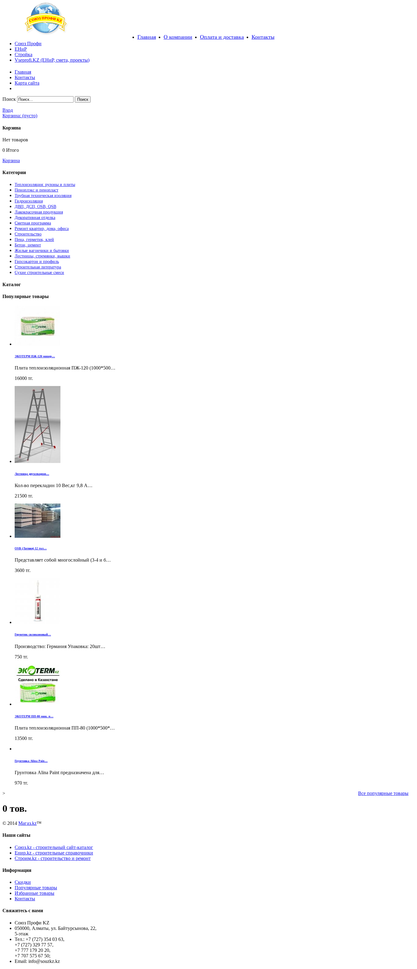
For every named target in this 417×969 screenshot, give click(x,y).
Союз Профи (28, 43)
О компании (178, 37)
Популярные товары (36, 887)
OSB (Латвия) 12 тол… (31, 548)
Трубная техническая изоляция (43, 195)
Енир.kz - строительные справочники (54, 852)
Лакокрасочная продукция (39, 212)
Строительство (28, 234)
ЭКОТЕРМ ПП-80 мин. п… (34, 716)
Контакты (263, 37)
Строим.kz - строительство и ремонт (53, 858)
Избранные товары (34, 893)
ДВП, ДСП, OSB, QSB (35, 206)
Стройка (23, 54)
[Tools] (45, 33)
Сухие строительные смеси (39, 272)
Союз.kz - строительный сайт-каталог (54, 847)
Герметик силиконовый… (33, 634)
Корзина (11, 160)
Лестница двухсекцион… (32, 473)
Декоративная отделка (35, 217)
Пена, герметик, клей (34, 239)
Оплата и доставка (222, 37)
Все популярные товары (383, 793)
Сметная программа (33, 223)
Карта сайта (27, 83)
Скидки (23, 882)
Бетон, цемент (28, 245)
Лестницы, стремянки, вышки (42, 256)
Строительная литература (38, 267)
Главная (146, 37)
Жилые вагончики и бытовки (42, 250)
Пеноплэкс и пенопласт (36, 190)
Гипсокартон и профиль (37, 261)
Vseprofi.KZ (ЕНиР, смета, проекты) (52, 60)
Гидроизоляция (29, 201)
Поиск (9, 99)
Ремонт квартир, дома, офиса (42, 228)
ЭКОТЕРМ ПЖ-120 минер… (35, 356)
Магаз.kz (27, 823)
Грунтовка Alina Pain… (31, 761)
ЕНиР (21, 49)
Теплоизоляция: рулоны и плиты (45, 184)
